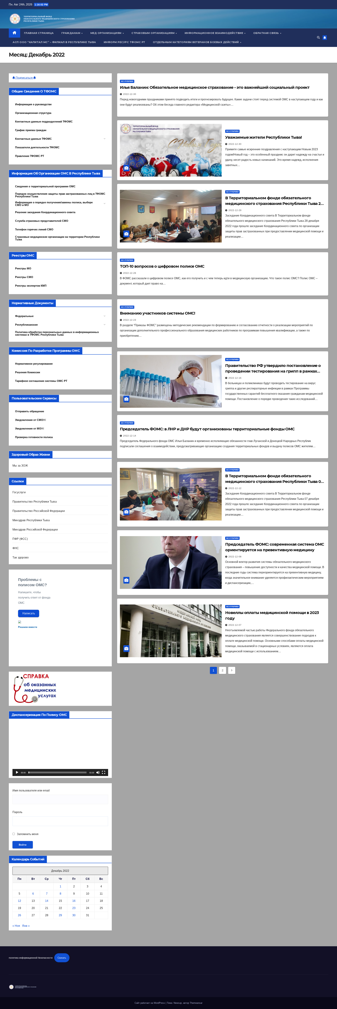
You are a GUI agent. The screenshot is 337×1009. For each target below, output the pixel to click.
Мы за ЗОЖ (20, 465)
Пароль (17, 812)
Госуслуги (19, 492)
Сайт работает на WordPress (150, 1003)
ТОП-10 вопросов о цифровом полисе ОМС (162, 266)
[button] (318, 37)
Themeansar (196, 1003)
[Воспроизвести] (17, 772)
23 (73, 908)
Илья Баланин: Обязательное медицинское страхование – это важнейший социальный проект (215, 87)
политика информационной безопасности (30, 957)
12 (19, 900)
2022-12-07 (235, 625)
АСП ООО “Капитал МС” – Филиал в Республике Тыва (54, 42)
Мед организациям (106, 33)
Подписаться (24, 77)
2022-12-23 (129, 320)
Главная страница (39, 33)
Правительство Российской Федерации (38, 510)
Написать (28, 613)
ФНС (15, 548)
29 (60, 915)
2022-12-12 (235, 488)
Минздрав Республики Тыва (31, 520)
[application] (60, 749)
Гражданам (71, 33)
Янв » (26, 925)
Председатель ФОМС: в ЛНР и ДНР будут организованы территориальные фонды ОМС (207, 429)
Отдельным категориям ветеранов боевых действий (196, 42)
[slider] (57, 772)
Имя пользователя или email (31, 790)
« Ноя (16, 925)
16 (73, 900)
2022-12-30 (129, 94)
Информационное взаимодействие (214, 33)
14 (46, 900)
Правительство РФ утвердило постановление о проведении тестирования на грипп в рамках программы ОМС (273, 371)
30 (73, 915)
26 (19, 915)
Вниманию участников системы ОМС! (157, 313)
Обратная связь (266, 33)
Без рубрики (127, 81)
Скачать (62, 957)
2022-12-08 (235, 556)
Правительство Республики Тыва (34, 501)
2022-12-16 (235, 378)
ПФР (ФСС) (20, 538)
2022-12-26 (129, 273)
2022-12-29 (235, 210)
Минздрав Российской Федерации (35, 529)
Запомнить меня (27, 834)
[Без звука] (98, 772)
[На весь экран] (103, 772)
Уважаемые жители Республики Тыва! (263, 137)
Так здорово (20, 557)
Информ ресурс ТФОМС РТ (124, 42)
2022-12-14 (129, 436)
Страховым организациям (153, 33)
